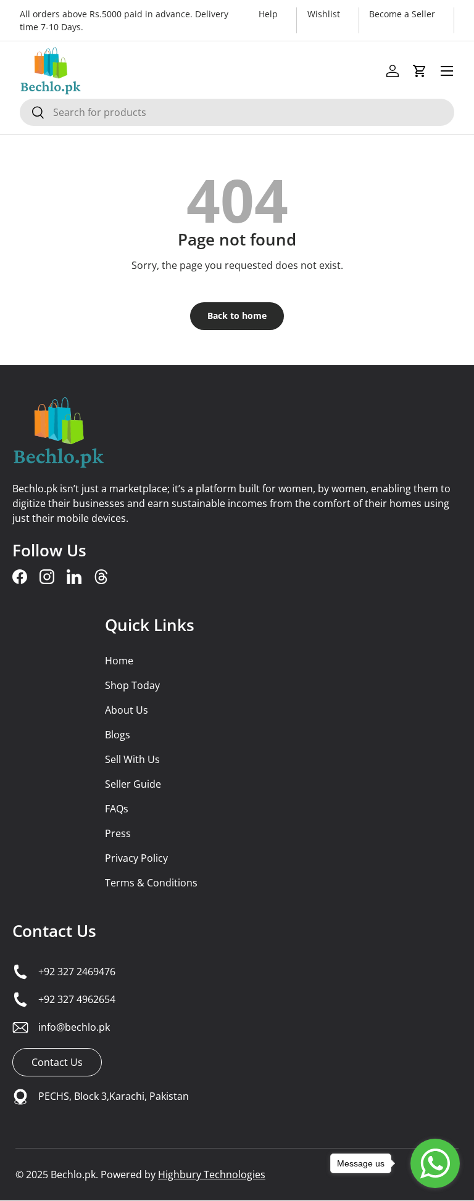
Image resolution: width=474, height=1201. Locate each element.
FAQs (116, 808)
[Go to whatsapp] (435, 1163)
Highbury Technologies (211, 1174)
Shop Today (132, 685)
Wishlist (323, 14)
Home (119, 660)
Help (268, 14)
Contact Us (54, 931)
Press (118, 833)
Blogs (117, 734)
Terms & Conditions (151, 882)
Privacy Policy (136, 858)
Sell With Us (132, 759)
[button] (419, 71)
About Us (126, 710)
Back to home (237, 315)
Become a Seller (402, 14)
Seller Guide (133, 784)
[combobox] (237, 112)
